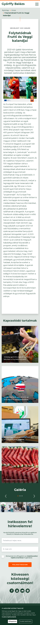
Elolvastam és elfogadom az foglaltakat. (22, 557)
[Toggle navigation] (37, 4)
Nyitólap (5, 10)
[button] (18, 496)
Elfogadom (12, 621)
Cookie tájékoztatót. (9, 617)
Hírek (13, 10)
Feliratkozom (20, 564)
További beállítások (25, 621)
